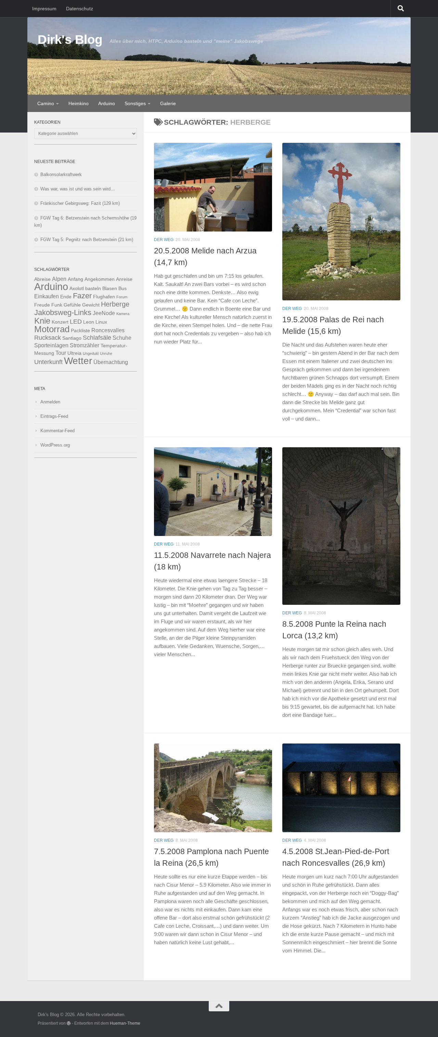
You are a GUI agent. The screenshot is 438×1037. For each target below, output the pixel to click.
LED (76, 321)
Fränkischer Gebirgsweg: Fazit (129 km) (80, 203)
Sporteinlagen (51, 345)
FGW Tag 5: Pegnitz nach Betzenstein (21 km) (86, 239)
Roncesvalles (108, 330)
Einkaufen (46, 296)
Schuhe (122, 338)
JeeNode (104, 313)
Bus (122, 288)
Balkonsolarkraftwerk (61, 174)
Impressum (44, 8)
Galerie (168, 103)
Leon (88, 322)
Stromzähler (84, 345)
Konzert (60, 322)
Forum (121, 297)
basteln (93, 288)
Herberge (115, 304)
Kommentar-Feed (57, 430)
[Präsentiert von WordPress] (69, 1023)
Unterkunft (48, 362)
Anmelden (50, 401)
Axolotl (76, 288)
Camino (45, 103)
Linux (101, 322)
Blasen (109, 288)
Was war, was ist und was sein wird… (77, 188)
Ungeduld (91, 353)
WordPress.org (55, 445)
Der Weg (163, 239)
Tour (60, 353)
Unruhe (106, 353)
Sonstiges (135, 103)
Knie (42, 320)
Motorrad (51, 329)
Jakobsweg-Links (62, 312)
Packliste (80, 330)
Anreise (124, 279)
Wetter (78, 360)
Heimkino (78, 103)
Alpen (59, 279)
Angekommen (100, 279)
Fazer (82, 295)
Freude (42, 305)
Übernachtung (110, 362)
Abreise (42, 279)
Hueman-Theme (125, 1023)
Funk (56, 305)
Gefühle (72, 305)
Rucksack (47, 337)
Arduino (106, 103)
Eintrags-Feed (54, 416)
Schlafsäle (97, 337)
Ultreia (74, 353)
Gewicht (91, 305)
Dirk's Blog (70, 40)
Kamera (122, 314)
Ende (66, 296)
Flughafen (104, 296)
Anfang (75, 279)
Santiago (71, 338)
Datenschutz (79, 8)
